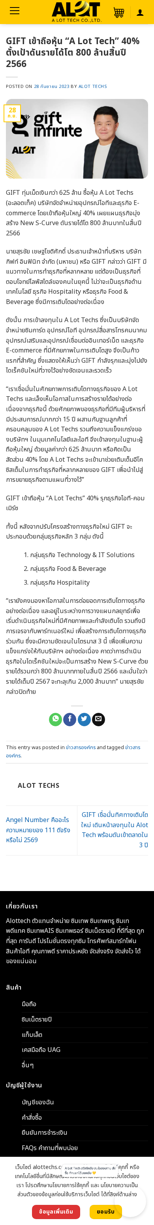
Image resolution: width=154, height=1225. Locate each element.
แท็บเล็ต (32, 1034)
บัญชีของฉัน (38, 1102)
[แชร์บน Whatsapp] (55, 719)
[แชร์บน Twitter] (84, 719)
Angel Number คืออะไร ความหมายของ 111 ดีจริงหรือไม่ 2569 (38, 830)
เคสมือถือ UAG (41, 1050)
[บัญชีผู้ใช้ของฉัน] (140, 12)
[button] (118, 12)
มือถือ (29, 1004)
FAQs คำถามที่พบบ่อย (50, 1148)
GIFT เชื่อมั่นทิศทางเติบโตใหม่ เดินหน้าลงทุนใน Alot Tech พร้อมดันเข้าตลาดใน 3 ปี (114, 830)
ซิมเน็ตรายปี (37, 1019)
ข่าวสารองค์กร (81, 747)
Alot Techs (93, 86)
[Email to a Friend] (98, 719)
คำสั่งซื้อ (32, 1117)
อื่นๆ (28, 1065)
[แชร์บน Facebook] (69, 719)
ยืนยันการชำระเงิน (45, 1132)
